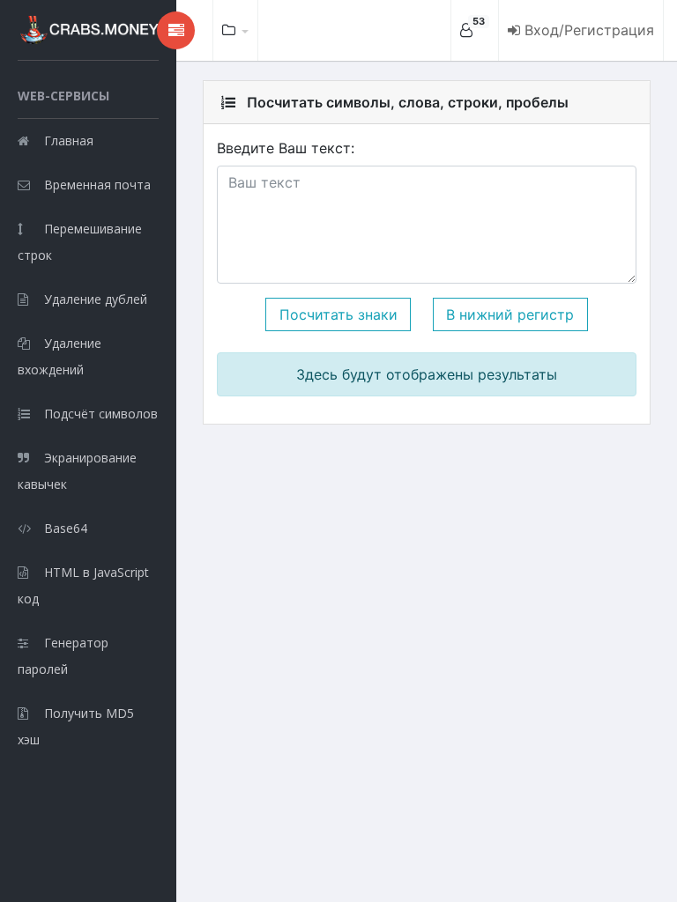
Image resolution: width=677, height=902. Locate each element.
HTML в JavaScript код (83, 585)
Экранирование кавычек (77, 470)
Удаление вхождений (59, 356)
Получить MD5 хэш (76, 726)
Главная (68, 140)
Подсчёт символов (101, 413)
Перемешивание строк (80, 241)
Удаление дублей (95, 299)
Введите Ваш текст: (285, 148)
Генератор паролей (63, 655)
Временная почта (97, 184)
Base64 (65, 528)
